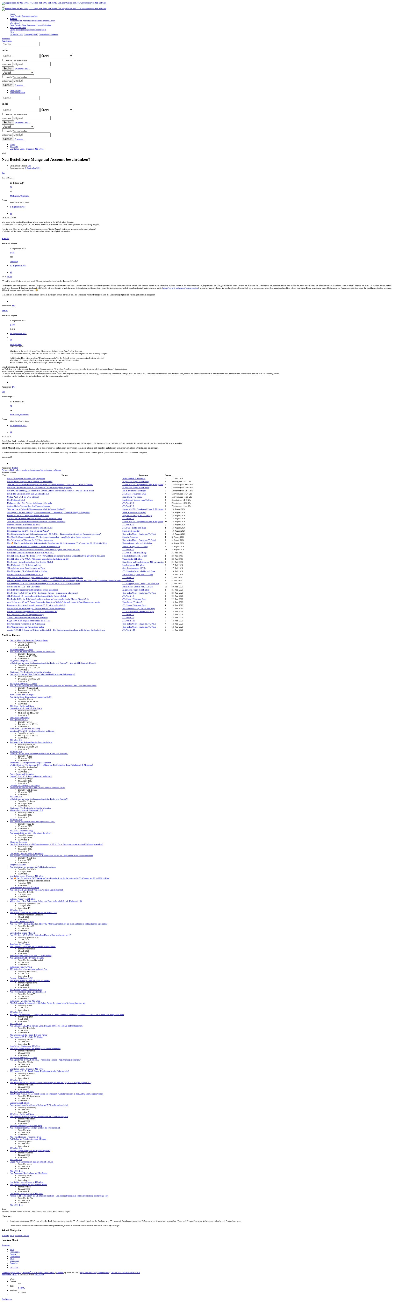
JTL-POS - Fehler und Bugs (134, 528)
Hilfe (12, 1235)
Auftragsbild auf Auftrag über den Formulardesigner (28, 506)
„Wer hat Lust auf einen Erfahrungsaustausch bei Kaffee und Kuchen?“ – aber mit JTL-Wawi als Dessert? (50, 484)
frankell (5, 238)
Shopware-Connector (130, 531)
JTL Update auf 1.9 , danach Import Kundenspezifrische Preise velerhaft (36, 596)
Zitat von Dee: (16, 344)
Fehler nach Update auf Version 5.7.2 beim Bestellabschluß (33, 546)
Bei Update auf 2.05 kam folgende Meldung (25, 614)
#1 (11, 213)
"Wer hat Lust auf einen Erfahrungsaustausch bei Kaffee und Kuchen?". (36, 509)
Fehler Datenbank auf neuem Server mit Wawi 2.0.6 (30, 553)
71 (11, 187)
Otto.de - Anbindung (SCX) (133, 568)
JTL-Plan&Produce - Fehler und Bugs (138, 611)
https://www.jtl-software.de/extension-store (180, 288)
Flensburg (14, 261)
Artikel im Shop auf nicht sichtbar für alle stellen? (29, 481)
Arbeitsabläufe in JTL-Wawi (133, 478)
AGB (12, 1258)
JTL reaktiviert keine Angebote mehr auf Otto (26, 568)
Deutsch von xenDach (125, 1272)
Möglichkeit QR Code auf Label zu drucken (27, 571)
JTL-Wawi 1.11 (128, 621)
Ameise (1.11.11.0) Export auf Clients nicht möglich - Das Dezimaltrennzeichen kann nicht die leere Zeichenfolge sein (56, 630)
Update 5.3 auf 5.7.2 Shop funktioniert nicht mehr (28, 515)
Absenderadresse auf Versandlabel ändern (25, 627)
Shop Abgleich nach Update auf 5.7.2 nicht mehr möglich (36, 605)
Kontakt (25, 1235)
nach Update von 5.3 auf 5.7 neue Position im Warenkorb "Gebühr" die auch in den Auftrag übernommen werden (53, 602)
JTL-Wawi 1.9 (128, 596)
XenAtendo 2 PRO (9, 1275)
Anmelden (6, 1245)
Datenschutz (15, 1256)
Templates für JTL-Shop (132, 559)
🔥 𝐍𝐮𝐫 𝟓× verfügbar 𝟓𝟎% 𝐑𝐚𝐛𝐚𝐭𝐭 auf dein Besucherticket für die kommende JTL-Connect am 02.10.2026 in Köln (57, 543)
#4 (11, 432)
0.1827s (21, 1288)
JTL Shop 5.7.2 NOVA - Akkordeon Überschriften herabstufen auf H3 (38, 559)
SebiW (5, 310)
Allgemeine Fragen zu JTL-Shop (135, 481)
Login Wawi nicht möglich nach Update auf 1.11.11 (28, 621)
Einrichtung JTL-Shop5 (132, 497)
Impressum (14, 1261)
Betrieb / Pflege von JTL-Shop (135, 546)
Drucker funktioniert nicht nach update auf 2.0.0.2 (29, 528)
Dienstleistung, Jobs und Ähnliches (137, 543)
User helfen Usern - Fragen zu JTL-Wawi (139, 534)
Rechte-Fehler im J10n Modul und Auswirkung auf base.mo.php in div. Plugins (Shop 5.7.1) (47, 599)
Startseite (5, 1235)
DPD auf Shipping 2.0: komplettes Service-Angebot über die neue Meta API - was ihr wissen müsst (50, 491)
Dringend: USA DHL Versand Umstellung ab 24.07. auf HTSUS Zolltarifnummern (43, 583)
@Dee (9, 276)
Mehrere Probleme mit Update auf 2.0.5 (23, 525)
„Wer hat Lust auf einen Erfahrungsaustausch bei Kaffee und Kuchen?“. (36, 521)
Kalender (18, 1235)
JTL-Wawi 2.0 (128, 503)
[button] (3, 6)
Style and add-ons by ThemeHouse (94, 1272)
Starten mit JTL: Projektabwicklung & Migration (142, 484)
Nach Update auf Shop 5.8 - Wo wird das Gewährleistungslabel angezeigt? (39, 487)
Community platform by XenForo (28, 1272)
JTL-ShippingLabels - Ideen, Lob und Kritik (140, 583)
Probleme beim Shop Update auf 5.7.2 (25, 574)
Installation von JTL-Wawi (133, 565)
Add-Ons (60, 1272)
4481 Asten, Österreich (19, 196)
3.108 (12, 325)
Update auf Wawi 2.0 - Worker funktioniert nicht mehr (29, 503)
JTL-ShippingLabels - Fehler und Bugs (138, 571)
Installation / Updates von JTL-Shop (137, 500)
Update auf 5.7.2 (16, 500)
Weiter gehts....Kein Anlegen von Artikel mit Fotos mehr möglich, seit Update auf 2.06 (43, 549)
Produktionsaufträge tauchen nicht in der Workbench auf (32, 611)
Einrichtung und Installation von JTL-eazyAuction (143, 562)
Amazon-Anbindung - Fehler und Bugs (138, 608)
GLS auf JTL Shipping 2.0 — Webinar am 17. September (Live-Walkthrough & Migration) (48, 512)
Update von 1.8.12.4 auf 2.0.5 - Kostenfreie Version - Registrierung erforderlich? (42, 593)
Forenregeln (15, 1252)
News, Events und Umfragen (134, 491)
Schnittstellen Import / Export (134, 556)
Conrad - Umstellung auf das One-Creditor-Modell (30, 562)
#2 (11, 272)
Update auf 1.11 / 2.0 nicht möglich (24, 565)
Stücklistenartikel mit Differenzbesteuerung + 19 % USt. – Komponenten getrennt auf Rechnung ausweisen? (54, 534)
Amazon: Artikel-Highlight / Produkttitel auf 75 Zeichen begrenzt (36, 608)
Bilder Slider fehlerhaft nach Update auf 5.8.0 (28, 494)
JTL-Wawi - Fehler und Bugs (134, 553)
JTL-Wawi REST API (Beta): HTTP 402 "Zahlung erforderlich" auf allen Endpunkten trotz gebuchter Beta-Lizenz (56, 556)
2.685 (12, 253)
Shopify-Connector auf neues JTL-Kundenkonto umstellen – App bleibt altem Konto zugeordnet (49, 537)
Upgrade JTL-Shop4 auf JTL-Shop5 (137, 515)
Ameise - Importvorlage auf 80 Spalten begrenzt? (27, 617)
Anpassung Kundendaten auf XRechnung (26, 624)
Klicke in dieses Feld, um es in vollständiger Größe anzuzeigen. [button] (36, 362)
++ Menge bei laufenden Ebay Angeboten (26, 478)
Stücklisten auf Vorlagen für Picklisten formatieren (30, 540)
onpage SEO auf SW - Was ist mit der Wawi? (28, 531)
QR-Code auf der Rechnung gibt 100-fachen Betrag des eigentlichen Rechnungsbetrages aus (45, 577)
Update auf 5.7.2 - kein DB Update (23, 587)
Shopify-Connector (130, 537)
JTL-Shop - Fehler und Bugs (134, 494)
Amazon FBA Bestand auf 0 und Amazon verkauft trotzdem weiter (34, 518)
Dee (29, 166)
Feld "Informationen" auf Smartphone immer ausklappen (32, 590)
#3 (11, 340)
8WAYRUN (39, 1275)
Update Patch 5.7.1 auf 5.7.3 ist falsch (23, 497)
